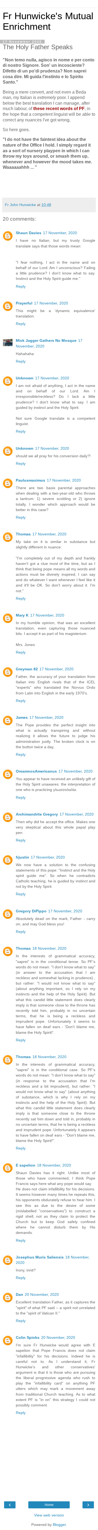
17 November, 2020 (60, 233)
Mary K (22, 615)
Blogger (59, 1524)
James (22, 717)
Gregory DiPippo (31, 911)
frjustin (22, 857)
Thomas (23, 534)
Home (49, 1505)
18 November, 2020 (49, 948)
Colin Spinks (27, 1337)
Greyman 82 (27, 669)
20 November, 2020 (42, 1294)
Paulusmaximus (30, 480)
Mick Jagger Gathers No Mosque (46, 340)
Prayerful (24, 303)
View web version (49, 1515)
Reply (21, 286)
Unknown (24, 378)
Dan (19, 1294)
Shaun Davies (28, 233)
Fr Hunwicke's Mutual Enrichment (48, 21)
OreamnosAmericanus (36, 771)
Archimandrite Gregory (37, 814)
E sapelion (25, 1165)
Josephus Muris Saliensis (40, 1257)
